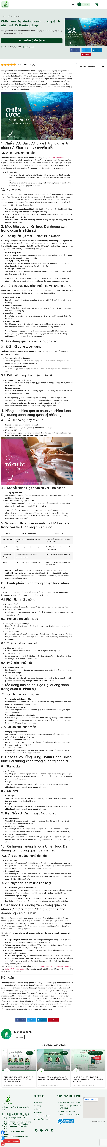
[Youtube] (46, 1130)
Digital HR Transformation (14, 969)
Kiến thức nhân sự (14, 16)
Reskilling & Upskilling (62, 966)
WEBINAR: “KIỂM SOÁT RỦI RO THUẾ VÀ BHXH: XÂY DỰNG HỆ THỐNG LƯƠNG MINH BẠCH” (18, 1079)
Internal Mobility (47, 966)
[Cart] (96, 4)
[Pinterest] (41, 1130)
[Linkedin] (52, 1130)
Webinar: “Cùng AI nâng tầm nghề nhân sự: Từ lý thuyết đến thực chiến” (53, 1078)
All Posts (19, 1037)
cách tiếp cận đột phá (56, 157)
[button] (73, 4)
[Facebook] (36, 1130)
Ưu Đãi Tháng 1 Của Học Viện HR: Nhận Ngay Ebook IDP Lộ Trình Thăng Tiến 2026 (88, 1079)
